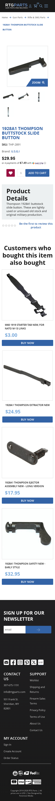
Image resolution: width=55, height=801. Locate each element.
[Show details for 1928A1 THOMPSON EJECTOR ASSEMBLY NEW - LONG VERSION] (27, 452)
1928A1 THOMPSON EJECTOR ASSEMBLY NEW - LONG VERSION (24, 484)
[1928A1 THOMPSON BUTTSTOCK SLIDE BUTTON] (8, 96)
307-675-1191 (11, 685)
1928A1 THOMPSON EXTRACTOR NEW (27, 405)
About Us (35, 723)
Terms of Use (37, 716)
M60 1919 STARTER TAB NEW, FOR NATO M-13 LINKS (24, 326)
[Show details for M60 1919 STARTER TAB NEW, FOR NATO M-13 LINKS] (27, 295)
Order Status (11, 758)
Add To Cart (37, 173)
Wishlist (34, 680)
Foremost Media (26, 795)
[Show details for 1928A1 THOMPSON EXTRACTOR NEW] (27, 375)
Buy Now (27, 343)
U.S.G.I (15, 151)
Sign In (7, 744)
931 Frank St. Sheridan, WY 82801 (11, 704)
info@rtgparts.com (14, 692)
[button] (27, 163)
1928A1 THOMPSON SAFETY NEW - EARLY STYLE (25, 565)
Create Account (12, 751)
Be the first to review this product (36, 225)
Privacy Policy (37, 710)
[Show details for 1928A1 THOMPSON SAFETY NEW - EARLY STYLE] (27, 533)
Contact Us (36, 730)
